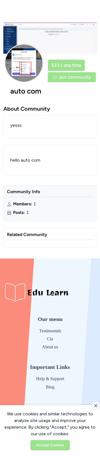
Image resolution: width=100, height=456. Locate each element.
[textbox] (50, 160)
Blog (50, 387)
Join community (75, 77)
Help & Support (50, 378)
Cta (50, 338)
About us (50, 346)
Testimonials (50, 330)
